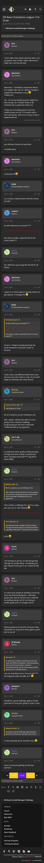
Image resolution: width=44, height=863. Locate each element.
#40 (38, 761)
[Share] (34, 53)
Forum (6, 811)
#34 (38, 556)
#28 (38, 287)
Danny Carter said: (13, 405)
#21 (38, 53)
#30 (38, 370)
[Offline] (5, 43)
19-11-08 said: (11, 522)
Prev (14, 775)
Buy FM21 (8, 817)
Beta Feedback (10, 832)
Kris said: (9, 657)
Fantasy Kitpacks (11, 840)
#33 (38, 479)
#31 (38, 400)
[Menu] (4, 9)
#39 (38, 723)
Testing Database (11, 844)
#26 (38, 221)
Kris (6, 24)
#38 (38, 696)
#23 (38, 140)
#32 (38, 447)
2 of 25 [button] (22, 775)
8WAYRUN (38, 857)
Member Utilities (17, 857)
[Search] (40, 9)
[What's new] (35, 9)
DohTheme (38, 860)
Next (29, 775)
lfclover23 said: (11, 320)
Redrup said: (10, 484)
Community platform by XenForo (22, 855)
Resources (8, 814)
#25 (38, 194)
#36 (38, 623)
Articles (7, 826)
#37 (38, 652)
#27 (38, 260)
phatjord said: (11, 728)
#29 (38, 315)
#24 (38, 169)
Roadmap (8, 829)
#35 (38, 588)
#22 (38, 83)
